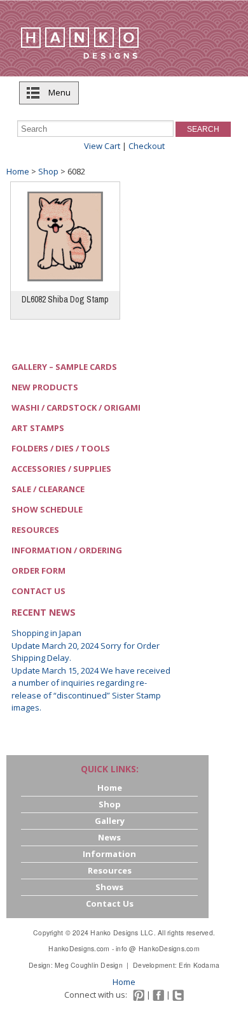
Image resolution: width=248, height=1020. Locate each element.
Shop (48, 171)
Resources (35, 529)
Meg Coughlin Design (89, 965)
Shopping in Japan (46, 633)
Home (17, 171)
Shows (109, 887)
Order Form (38, 570)
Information (109, 854)
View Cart (102, 146)
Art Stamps (37, 428)
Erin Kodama (199, 965)
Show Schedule (47, 509)
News (109, 837)
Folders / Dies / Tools (60, 448)
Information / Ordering (66, 550)
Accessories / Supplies (61, 468)
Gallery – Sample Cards (64, 366)
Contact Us (38, 591)
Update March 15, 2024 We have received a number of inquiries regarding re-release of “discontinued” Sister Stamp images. (90, 689)
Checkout (146, 146)
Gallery (110, 820)
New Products (44, 387)
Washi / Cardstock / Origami (76, 407)
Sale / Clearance (48, 489)
